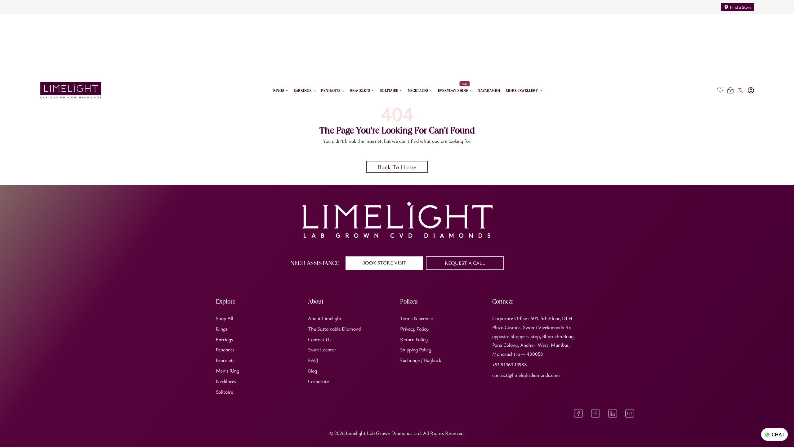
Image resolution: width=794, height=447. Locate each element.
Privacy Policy (414, 328)
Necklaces (226, 381)
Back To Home (397, 167)
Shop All (224, 318)
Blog (312, 370)
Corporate (318, 381)
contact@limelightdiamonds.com (526, 375)
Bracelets (225, 360)
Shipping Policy (415, 349)
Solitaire (224, 391)
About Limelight (325, 318)
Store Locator (322, 349)
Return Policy (414, 339)
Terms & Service (416, 318)
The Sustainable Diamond (334, 328)
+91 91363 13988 (509, 364)
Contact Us (319, 339)
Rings (221, 328)
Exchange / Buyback (420, 360)
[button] (730, 90)
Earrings (224, 339)
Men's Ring (227, 370)
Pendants (225, 349)
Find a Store (740, 7)
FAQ (313, 360)
